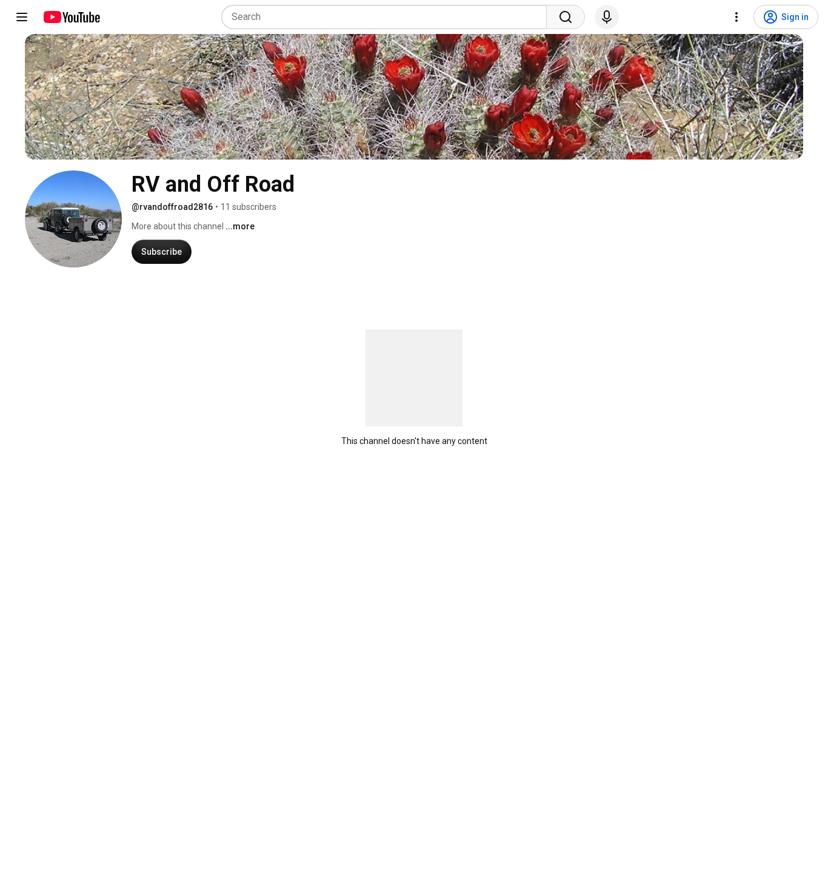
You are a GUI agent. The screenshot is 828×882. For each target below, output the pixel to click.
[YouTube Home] (71, 17)
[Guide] (22, 17)
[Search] (565, 17)
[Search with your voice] (607, 17)
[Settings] (736, 17)
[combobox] (388, 17)
